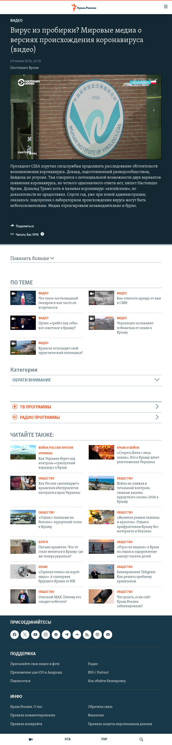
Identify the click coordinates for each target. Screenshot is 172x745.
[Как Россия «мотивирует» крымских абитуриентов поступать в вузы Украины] (23, 483)
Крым (43, 567)
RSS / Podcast (98, 672)
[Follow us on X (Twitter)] (25, 634)
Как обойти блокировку (107, 681)
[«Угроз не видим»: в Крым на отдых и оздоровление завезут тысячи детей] (101, 546)
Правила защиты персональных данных (120, 724)
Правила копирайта (26, 724)
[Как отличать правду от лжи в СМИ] (101, 298)
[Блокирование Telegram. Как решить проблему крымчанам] (101, 571)
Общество (46, 478)
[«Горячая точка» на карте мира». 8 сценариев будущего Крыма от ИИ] (23, 571)
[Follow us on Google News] (56, 634)
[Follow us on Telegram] (66, 634)
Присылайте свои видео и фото (35, 664)
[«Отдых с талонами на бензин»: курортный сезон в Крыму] (23, 517)
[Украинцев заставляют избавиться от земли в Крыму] (101, 323)
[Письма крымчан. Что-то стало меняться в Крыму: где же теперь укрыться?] (23, 546)
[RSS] (87, 634)
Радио (93, 664)
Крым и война (128, 448)
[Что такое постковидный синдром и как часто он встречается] (23, 298)
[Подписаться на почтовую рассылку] (107, 634)
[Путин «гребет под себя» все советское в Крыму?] (23, 323)
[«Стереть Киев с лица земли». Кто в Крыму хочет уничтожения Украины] (101, 452)
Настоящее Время (24, 68)
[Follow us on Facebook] (14, 634)
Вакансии (96, 715)
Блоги (43, 542)
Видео (16, 21)
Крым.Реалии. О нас (26, 707)
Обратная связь (100, 707)
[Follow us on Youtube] (35, 634)
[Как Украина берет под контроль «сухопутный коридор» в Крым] (23, 452)
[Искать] (141, 739)
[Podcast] (97, 634)
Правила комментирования (32, 715)
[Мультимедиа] (30, 739)
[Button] (22, 227)
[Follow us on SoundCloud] (77, 634)
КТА (68, 739)
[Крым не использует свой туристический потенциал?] (23, 347)
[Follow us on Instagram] (45, 634)
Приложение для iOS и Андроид (36, 672)
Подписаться (20, 681)
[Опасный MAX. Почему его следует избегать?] (23, 596)
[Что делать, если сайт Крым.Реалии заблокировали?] (101, 596)
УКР (104, 739)
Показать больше (30, 258)
